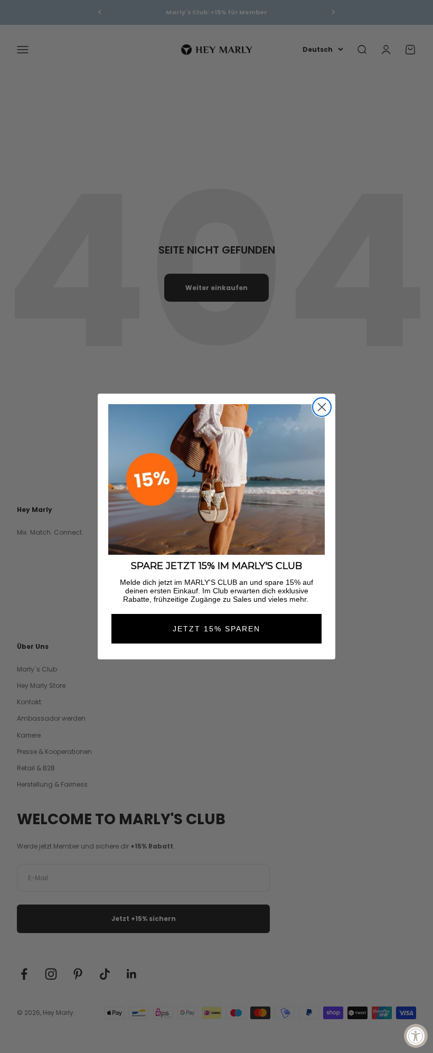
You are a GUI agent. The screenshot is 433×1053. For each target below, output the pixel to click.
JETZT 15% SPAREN (216, 629)
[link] (216, 479)
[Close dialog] (322, 407)
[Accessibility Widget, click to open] (416, 1036)
